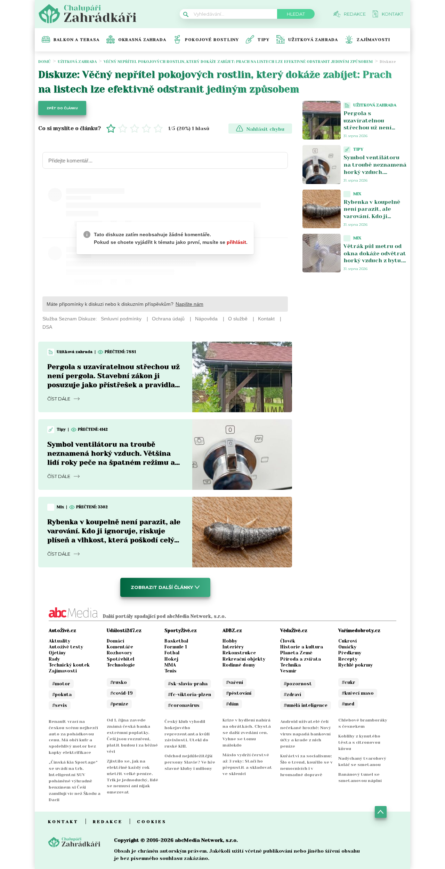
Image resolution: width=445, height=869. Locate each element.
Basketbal (176, 641)
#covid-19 (121, 693)
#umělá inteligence (305, 705)
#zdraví (292, 694)
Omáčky (347, 646)
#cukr (348, 682)
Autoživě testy (66, 646)
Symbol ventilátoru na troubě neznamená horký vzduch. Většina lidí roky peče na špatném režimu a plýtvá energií (374, 175)
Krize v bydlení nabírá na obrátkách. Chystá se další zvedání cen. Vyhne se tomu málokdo (246, 733)
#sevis (59, 705)
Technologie (121, 665)
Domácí (115, 641)
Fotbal (171, 652)
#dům (232, 704)
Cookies (152, 821)
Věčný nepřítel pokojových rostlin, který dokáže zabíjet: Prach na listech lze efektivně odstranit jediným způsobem (238, 61)
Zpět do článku (62, 108)
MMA (170, 665)
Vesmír (288, 670)
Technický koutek (69, 665)
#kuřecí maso (358, 693)
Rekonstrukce (239, 652)
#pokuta (62, 694)
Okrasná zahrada (142, 40)
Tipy (263, 40)
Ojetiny (57, 652)
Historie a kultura (301, 646)
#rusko (118, 682)
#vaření (234, 682)
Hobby (229, 641)
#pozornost (298, 683)
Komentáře (120, 646)
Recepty (347, 659)
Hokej (171, 659)
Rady (54, 659)
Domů (44, 61)
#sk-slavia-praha (188, 683)
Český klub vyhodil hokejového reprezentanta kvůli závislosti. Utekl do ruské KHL (187, 734)
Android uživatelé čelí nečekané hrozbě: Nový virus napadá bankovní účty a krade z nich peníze (305, 734)
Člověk (287, 641)
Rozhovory (119, 652)
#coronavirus (184, 705)
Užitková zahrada (313, 40)
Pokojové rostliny (212, 40)
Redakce (108, 821)
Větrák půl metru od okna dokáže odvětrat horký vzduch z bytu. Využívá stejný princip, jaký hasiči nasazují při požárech (374, 264)
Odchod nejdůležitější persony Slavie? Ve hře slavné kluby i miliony (189, 762)
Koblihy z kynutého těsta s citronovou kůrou (359, 742)
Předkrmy (349, 652)
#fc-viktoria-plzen (189, 694)
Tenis (170, 670)
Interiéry (233, 646)
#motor (61, 683)
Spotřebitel (120, 659)
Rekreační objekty (243, 659)
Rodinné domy (238, 665)
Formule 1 (175, 646)
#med (348, 704)
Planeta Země (296, 652)
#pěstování (238, 693)
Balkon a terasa (76, 40)
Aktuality (59, 641)
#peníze (119, 704)
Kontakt (63, 821)
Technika (290, 665)
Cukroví (347, 641)
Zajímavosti (373, 40)
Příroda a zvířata (300, 659)
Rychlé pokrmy (355, 665)
